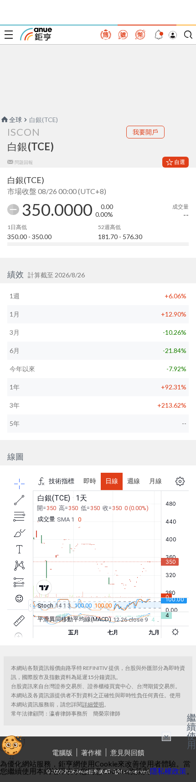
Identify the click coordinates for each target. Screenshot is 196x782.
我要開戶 (145, 132)
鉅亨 (36, 34)
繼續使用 (191, 731)
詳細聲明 (93, 704)
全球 (15, 119)
